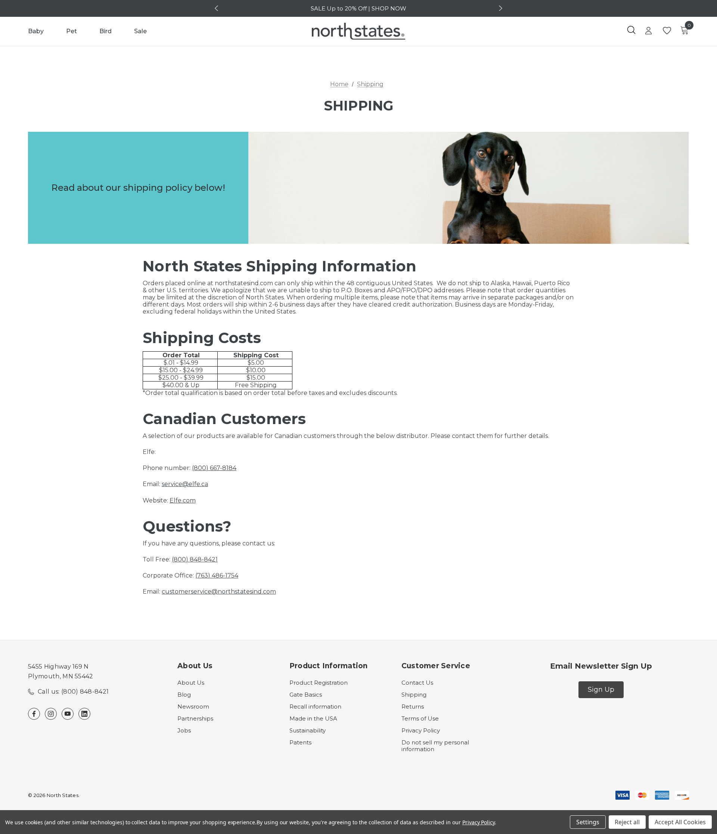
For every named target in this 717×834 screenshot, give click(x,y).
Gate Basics (305, 694)
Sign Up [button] (601, 689)
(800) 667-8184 (214, 468)
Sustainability (307, 730)
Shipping (413, 694)
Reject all (627, 822)
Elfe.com (183, 500)
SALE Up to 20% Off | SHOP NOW (358, 8)
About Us (190, 682)
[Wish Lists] (666, 31)
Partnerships (195, 718)
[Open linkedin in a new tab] (84, 714)
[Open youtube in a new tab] (68, 714)
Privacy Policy (420, 730)
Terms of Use (420, 718)
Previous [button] (217, 8)
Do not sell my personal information (435, 746)
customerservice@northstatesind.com (219, 591)
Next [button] (499, 8)
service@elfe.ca (185, 484)
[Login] (648, 31)
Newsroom (193, 706)
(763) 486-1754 (216, 575)
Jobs (184, 730)
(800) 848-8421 (195, 559)
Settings (587, 822)
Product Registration (318, 682)
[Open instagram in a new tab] (51, 714)
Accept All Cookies (680, 822)
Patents (300, 742)
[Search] (631, 30)
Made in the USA (313, 718)
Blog (184, 694)
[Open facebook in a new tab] (34, 714)
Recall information (315, 706)
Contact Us (417, 682)
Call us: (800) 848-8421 (73, 691)
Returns (412, 706)
